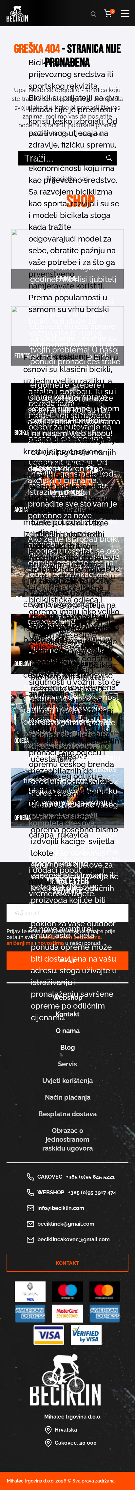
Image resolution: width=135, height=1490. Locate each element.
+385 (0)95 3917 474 (91, 1192)
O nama (68, 1031)
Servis (67, 1064)
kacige (73, 841)
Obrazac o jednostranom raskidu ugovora (67, 1139)
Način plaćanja (67, 1097)
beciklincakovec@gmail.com (73, 1239)
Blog (67, 1047)
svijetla (101, 841)
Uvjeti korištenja (67, 1081)
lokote (42, 853)
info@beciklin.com (60, 1208)
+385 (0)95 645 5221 (89, 1177)
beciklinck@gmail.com (65, 1224)
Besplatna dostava (67, 1114)
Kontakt (67, 1263)
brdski (97, 309)
